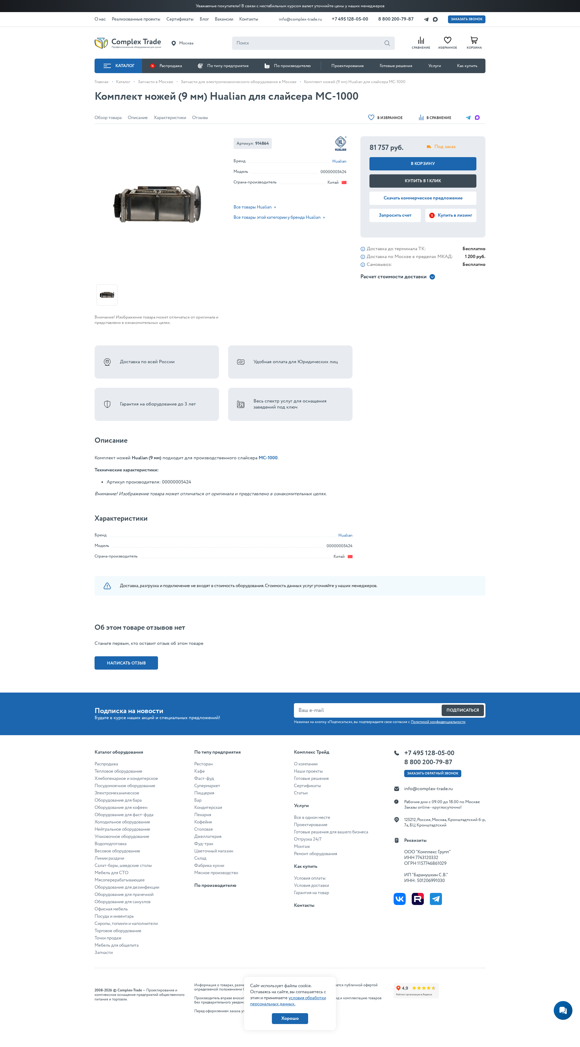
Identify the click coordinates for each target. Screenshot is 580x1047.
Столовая (203, 829)
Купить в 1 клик (423, 181)
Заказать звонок (466, 19)
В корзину (423, 164)
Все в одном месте (312, 817)
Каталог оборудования (119, 752)
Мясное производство (216, 873)
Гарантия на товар (311, 893)
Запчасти (104, 952)
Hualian (339, 161)
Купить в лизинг (455, 215)
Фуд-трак (203, 844)
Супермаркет (207, 786)
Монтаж (302, 846)
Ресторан (203, 764)
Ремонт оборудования (315, 854)
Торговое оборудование (118, 931)
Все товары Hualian (253, 207)
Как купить (467, 66)
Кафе (199, 771)
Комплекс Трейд (311, 752)
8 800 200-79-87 (396, 19)
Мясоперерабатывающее (120, 880)
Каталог (124, 66)
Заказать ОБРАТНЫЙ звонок (432, 773)
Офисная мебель (111, 909)
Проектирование (347, 66)
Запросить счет (395, 215)
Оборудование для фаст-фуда (124, 815)
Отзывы (200, 118)
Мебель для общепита (117, 945)
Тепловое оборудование (118, 771)
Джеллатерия (207, 836)
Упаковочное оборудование (122, 836)
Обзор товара (108, 118)
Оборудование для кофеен (121, 807)
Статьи (301, 793)
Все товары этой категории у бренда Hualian (277, 217)
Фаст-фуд (204, 778)
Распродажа (171, 66)
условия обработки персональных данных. (288, 1001)
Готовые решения (396, 66)
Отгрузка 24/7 (307, 839)
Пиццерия (204, 793)
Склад (200, 858)
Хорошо (290, 1018)
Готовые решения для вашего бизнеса (331, 832)
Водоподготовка (111, 844)
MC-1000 (268, 457)
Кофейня (203, 822)
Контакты (304, 905)
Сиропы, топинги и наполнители (126, 923)
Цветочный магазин (213, 851)
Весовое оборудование (117, 851)
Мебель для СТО (111, 873)
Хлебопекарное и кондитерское (126, 778)
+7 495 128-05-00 (350, 19)
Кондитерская (208, 807)
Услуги (434, 66)
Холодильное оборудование (122, 822)
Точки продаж (108, 938)
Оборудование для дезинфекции (127, 887)
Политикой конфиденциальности (438, 722)
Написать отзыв (126, 663)
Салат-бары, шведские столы (123, 865)
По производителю (292, 66)
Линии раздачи (109, 858)
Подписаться (462, 710)
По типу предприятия (228, 66)
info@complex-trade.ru (300, 19)
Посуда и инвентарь (114, 916)
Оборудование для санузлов (122, 902)
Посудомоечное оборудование (125, 786)
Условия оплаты (310, 878)
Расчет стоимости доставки (393, 277)
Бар (197, 800)
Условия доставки (311, 885)
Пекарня (202, 815)
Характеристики (170, 118)
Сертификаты (307, 786)
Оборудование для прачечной (124, 894)
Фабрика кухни (209, 865)
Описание (138, 118)
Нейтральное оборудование (122, 829)
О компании (305, 764)
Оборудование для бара (118, 800)
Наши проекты (308, 771)
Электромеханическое (117, 793)
